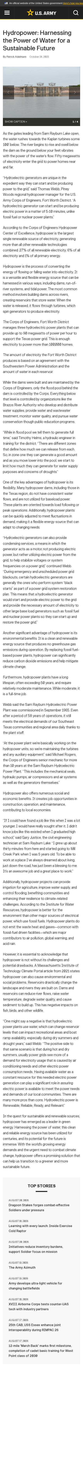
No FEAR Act (62, 1463)
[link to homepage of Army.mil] (41, 12)
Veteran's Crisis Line (41, 1468)
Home (8, 1457)
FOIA (43, 1463)
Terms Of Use (69, 1457)
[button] (2, 8)
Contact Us (26, 1457)
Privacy (47, 1457)
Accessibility (23, 1463)
